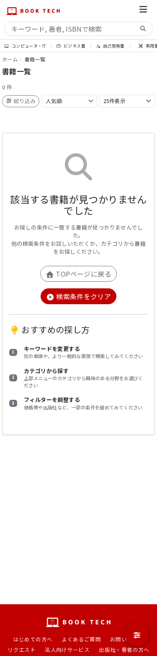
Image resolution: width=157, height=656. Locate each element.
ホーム (10, 59)
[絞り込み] (137, 634)
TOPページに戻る (82, 274)
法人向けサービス (67, 649)
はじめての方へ (33, 639)
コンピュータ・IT (28, 46)
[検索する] (143, 29)
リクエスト (22, 649)
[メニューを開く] (143, 10)
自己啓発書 (113, 46)
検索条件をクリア (82, 296)
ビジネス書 (74, 46)
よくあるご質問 (81, 639)
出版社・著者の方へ (124, 649)
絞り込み (24, 101)
